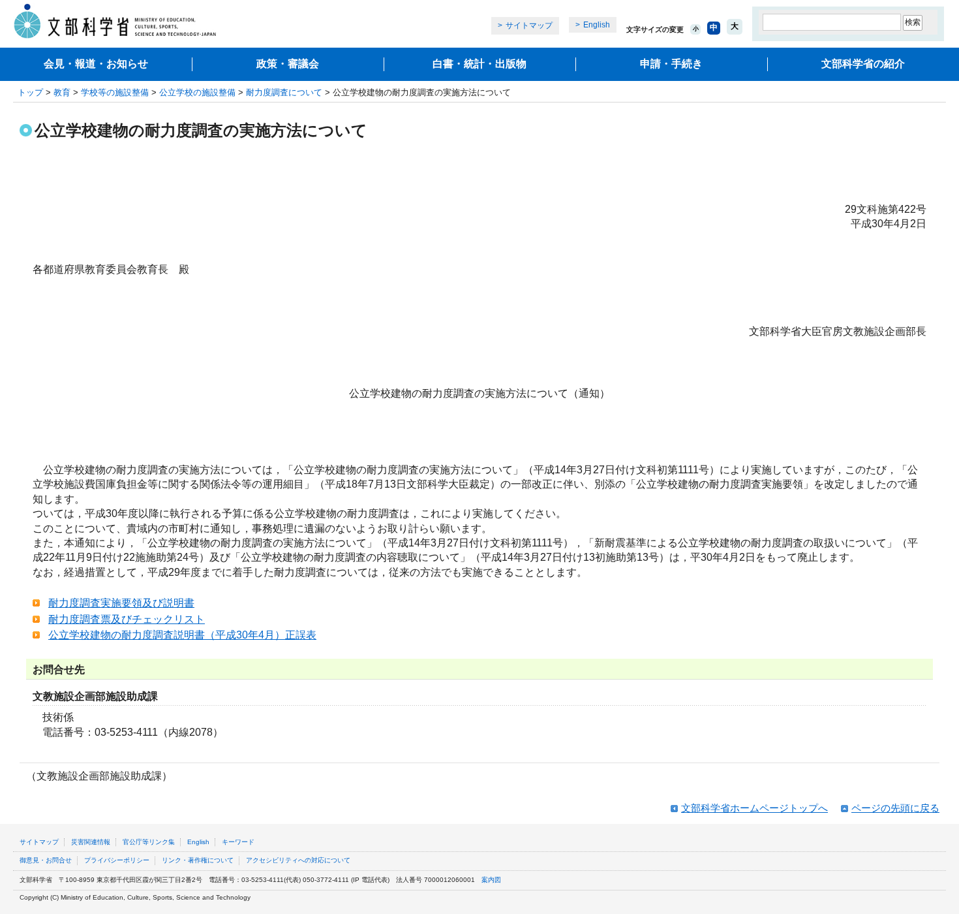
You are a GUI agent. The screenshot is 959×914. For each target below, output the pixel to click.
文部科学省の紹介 (863, 63)
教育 (61, 92)
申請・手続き (671, 63)
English (596, 24)
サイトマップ (529, 25)
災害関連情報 (90, 841)
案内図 (491, 879)
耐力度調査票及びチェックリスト (126, 619)
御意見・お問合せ (46, 860)
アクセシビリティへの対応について (298, 860)
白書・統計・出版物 (479, 63)
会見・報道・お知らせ (96, 63)
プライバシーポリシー (116, 860)
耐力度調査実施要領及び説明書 (121, 602)
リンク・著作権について (198, 860)
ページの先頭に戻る (895, 807)
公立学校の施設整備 (197, 92)
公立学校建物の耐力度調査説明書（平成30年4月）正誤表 (182, 634)
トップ (30, 92)
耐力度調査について (284, 92)
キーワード (238, 841)
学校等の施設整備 (115, 92)
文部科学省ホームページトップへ (754, 807)
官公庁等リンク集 (149, 841)
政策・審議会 (287, 63)
